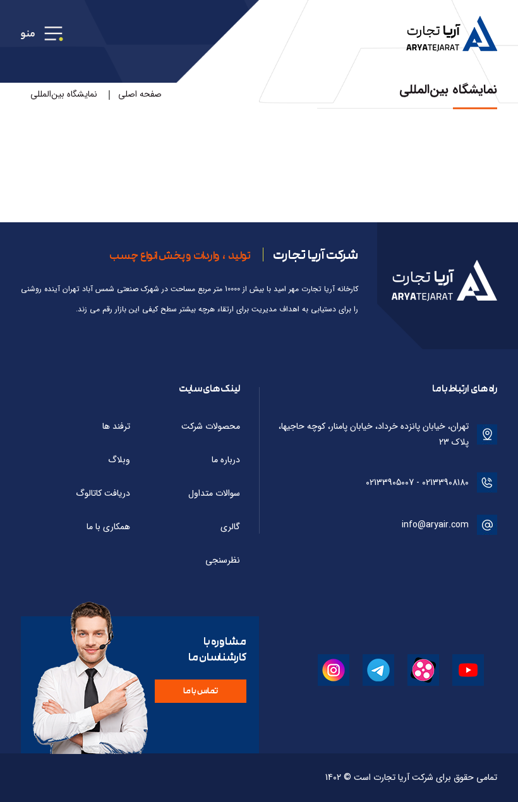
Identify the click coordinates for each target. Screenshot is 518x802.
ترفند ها (116, 426)
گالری (230, 527)
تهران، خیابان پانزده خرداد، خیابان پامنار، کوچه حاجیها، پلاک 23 (374, 434)
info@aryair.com (435, 525)
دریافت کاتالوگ (103, 493)
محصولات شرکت (210, 426)
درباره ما (226, 460)
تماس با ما (200, 691)
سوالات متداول (214, 493)
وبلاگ (119, 460)
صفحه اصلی (140, 94)
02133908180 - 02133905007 (417, 482)
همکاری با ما (108, 527)
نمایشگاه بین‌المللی (63, 94)
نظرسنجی (222, 560)
